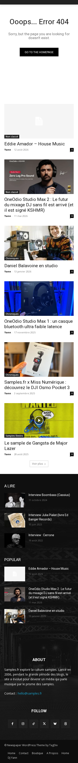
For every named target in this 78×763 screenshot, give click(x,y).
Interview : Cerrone (41, 535)
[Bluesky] (55, 724)
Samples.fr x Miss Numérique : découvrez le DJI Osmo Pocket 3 (37, 385)
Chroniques (12, 258)
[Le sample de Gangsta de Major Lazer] (39, 420)
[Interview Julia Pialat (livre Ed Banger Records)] (14, 520)
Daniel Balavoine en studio (31, 265)
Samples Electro (14, 435)
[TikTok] (33, 724)
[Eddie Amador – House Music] (39, 121)
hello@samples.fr (30, 693)
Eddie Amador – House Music (34, 143)
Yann (7, 149)
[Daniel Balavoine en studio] (39, 243)
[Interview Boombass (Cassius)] (14, 500)
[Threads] (65, 724)
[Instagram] (23, 724)
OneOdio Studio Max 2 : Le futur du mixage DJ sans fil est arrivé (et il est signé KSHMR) (38, 205)
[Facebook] (12, 724)
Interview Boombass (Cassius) (49, 495)
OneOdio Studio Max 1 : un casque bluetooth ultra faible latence (38, 324)
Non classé (12, 136)
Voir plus (37, 464)
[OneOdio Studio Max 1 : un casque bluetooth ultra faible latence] (39, 298)
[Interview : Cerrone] (14, 540)
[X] (44, 724)
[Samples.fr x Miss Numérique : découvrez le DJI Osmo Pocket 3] (39, 359)
